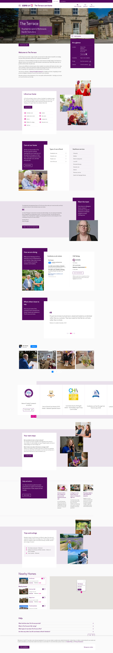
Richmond (40, 10)
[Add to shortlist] (45, 589)
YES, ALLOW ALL (24, 647)
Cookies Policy (69, 641)
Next (35, 416)
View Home (31, 582)
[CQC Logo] (77, 261)
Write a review (50, 274)
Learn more (28, 455)
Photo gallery (24, 45)
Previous (32, 416)
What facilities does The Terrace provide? (30, 623)
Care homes (56, 1)
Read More (27, 409)
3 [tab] (71, 333)
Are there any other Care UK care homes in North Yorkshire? (34, 631)
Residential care (53, 153)
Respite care (53, 158)
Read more (28, 107)
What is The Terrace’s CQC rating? (27, 626)
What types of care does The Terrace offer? (30, 629)
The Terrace (51, 260)
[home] (19, 10)
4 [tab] (72, 333)
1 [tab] (67, 333)
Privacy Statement (79, 641)
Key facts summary (84, 61)
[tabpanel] (71, 318)
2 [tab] (69, 333)
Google (40, 582)
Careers (49, 1)
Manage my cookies (88, 647)
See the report (78, 273)
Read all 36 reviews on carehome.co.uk (55, 273)
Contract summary (84, 64)
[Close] (84, 581)
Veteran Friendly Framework (36, 71)
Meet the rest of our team (30, 227)
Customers (63, 1)
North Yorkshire (34, 10)
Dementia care (53, 156)
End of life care (53, 161)
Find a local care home (25, 10)
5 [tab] (74, 333)
